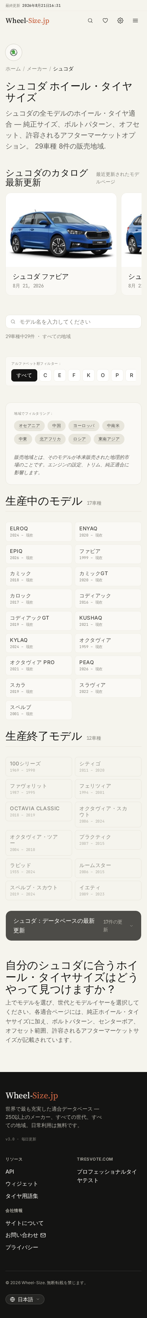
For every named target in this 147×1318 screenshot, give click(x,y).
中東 (23, 438)
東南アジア (109, 438)
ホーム (13, 68)
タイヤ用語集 (21, 1195)
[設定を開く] (120, 20)
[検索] (90, 20)
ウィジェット (21, 1183)
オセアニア (29, 425)
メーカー (37, 68)
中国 (56, 425)
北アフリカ (50, 438)
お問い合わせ (21, 1234)
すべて (24, 375)
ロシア (79, 438)
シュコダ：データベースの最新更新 (67, 925)
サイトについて (24, 1222)
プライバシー (21, 1247)
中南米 (113, 425)
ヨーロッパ (83, 425)
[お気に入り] (105, 20)
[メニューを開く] (135, 20)
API (9, 1171)
